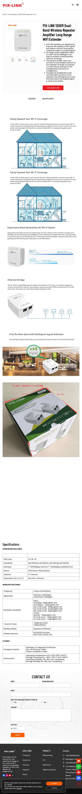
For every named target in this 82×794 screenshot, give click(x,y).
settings (19, 789)
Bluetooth (47, 765)
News (25, 774)
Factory (26, 765)
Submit (17, 735)
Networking (47, 755)
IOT (44, 760)
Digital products (49, 769)
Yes (15, 702)
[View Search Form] (72, 4)
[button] (13, 60)
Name (13, 681)
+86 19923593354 (73, 763)
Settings (54, 788)
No (45, 702)
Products (26, 755)
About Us (26, 760)
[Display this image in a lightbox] (22, 39)
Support (26, 769)
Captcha (14, 725)
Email (13, 690)
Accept (54, 783)
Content (14, 707)
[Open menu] (77, 4)
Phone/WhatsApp (48, 681)
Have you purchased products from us (24, 700)
